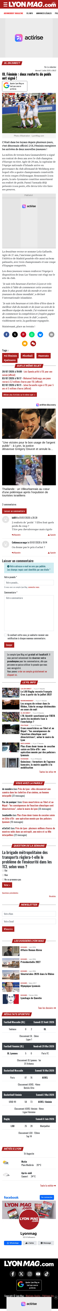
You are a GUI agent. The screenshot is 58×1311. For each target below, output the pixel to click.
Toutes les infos (46, 771)
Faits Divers (25, 743)
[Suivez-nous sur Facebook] (29, 1220)
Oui (5, 870)
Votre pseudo (10, 577)
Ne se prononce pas (12, 879)
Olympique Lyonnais (30, 986)
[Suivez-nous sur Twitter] (20, 1276)
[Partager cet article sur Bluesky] (40, 334)
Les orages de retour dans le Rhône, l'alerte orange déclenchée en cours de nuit (38, 706)
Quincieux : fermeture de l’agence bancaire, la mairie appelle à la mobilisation (38, 764)
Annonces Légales (44, 13)
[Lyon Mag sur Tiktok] (46, 1276)
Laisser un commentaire (14, 511)
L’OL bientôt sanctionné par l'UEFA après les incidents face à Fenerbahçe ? (38, 718)
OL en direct (12, 63)
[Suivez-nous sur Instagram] (29, 1276)
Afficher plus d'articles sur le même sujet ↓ (19, 394)
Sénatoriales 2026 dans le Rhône (37, 974)
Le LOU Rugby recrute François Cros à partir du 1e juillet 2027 (36, 693)
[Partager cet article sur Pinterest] (23, 334)
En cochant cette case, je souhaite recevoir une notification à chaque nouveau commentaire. (28, 636)
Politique (24, 725)
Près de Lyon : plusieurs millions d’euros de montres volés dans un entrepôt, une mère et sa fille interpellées (28, 832)
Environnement (27, 701)
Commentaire (10, 592)
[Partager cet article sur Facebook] (6, 334)
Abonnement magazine (13, 13)
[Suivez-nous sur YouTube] (37, 1276)
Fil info (29, 13)
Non (6, 875)
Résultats (52, 896)
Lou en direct (26, 689)
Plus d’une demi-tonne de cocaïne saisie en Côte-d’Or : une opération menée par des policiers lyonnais (38, 750)
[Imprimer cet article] (51, 334)
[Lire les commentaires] (33, 343)
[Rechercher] (53, 4)
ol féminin (11, 355)
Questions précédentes (10, 893)
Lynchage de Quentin (31, 998)
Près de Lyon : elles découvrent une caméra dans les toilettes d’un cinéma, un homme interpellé (26, 792)
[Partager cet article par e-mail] (25, 343)
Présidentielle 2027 (30, 962)
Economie (24, 759)
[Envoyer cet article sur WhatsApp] (32, 334)
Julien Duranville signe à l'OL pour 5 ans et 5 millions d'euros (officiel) (28, 386)
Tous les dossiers (46, 1008)
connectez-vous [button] (33, 587)
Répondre (17, 534)
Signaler (53, 534)
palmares (10, 360)
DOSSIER (24, 947)
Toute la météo (47, 1185)
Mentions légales (33, 1295)
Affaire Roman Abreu (31, 950)
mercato (44, 355)
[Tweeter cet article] (15, 334)
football (28, 355)
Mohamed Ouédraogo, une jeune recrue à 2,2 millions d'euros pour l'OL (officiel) (26, 380)
